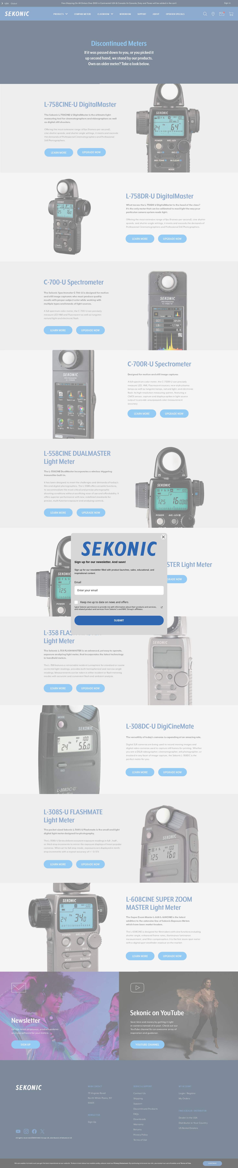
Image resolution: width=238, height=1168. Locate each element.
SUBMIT (119, 620)
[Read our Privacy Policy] (162, 607)
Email (77, 582)
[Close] (163, 537)
